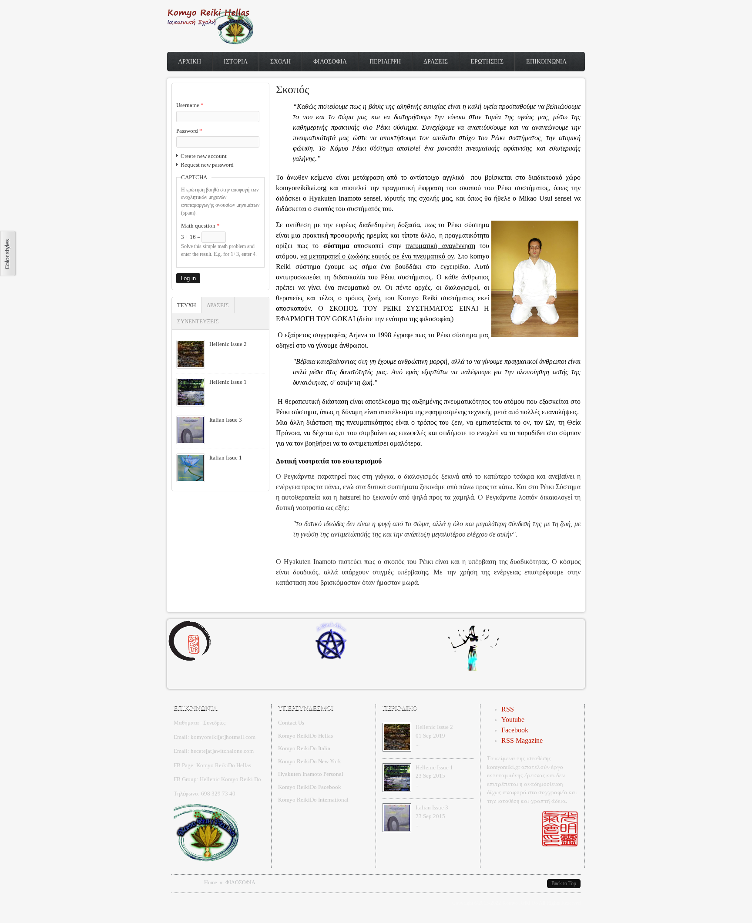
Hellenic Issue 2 (228, 344)
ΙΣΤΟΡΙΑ (236, 61)
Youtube (512, 719)
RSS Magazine (522, 740)
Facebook (514, 730)
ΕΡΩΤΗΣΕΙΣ (487, 61)
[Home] (210, 42)
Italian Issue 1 (225, 457)
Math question (200, 225)
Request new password (207, 164)
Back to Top (563, 883)
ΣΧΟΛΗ (280, 61)
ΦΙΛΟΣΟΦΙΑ (330, 61)
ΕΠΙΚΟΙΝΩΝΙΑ (546, 61)
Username (190, 105)
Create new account (204, 156)
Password (189, 131)
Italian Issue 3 (225, 419)
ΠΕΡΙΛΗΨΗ (385, 61)
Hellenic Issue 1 (228, 382)
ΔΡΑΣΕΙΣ (435, 61)
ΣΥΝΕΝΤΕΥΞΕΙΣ (198, 321)
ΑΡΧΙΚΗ (189, 61)
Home (210, 882)
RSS (507, 709)
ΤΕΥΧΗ (189, 305)
